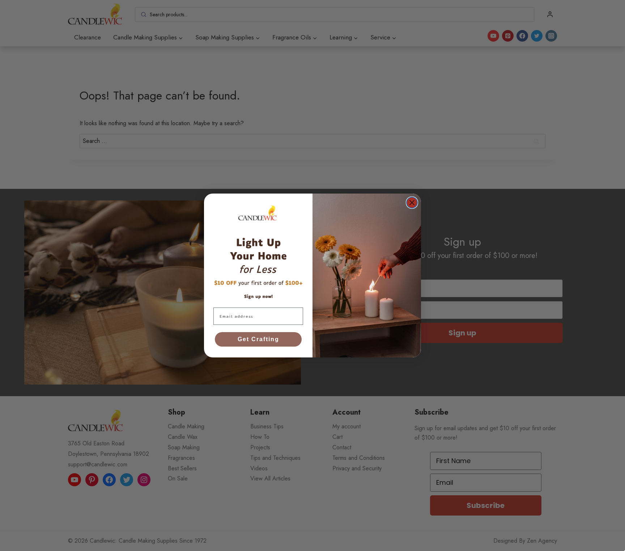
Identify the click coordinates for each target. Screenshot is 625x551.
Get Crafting (258, 339)
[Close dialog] (412, 202)
